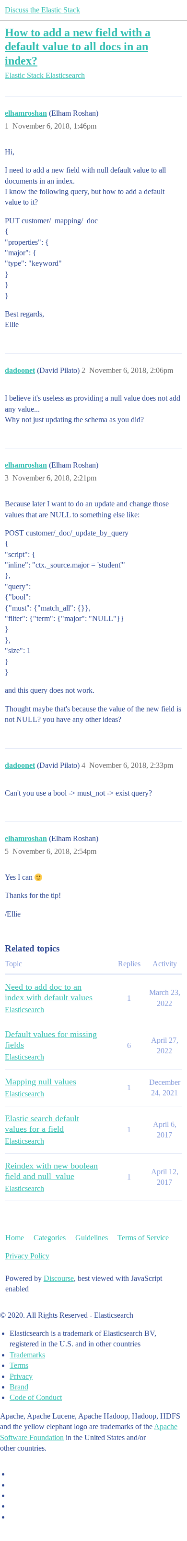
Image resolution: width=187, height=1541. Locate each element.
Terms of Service (143, 1238)
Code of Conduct (36, 1397)
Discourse (59, 1278)
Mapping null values (40, 1081)
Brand (19, 1387)
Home (14, 1238)
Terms (19, 1365)
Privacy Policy (27, 1256)
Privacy (21, 1376)
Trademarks (27, 1355)
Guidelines (91, 1238)
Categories (50, 1238)
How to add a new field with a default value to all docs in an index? (78, 46)
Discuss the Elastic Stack (42, 10)
